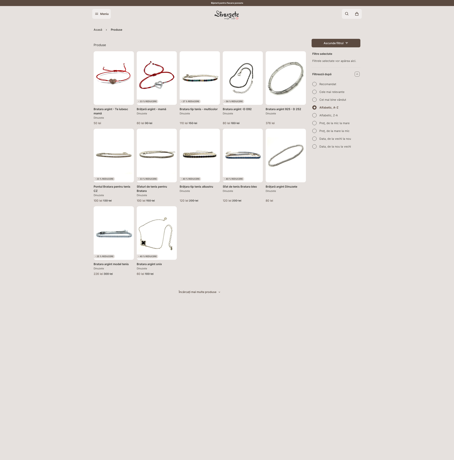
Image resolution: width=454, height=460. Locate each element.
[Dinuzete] (227, 15)
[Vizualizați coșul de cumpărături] (357, 14)
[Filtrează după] (357, 74)
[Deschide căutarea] (347, 14)
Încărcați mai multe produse (197, 292)
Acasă (98, 29)
